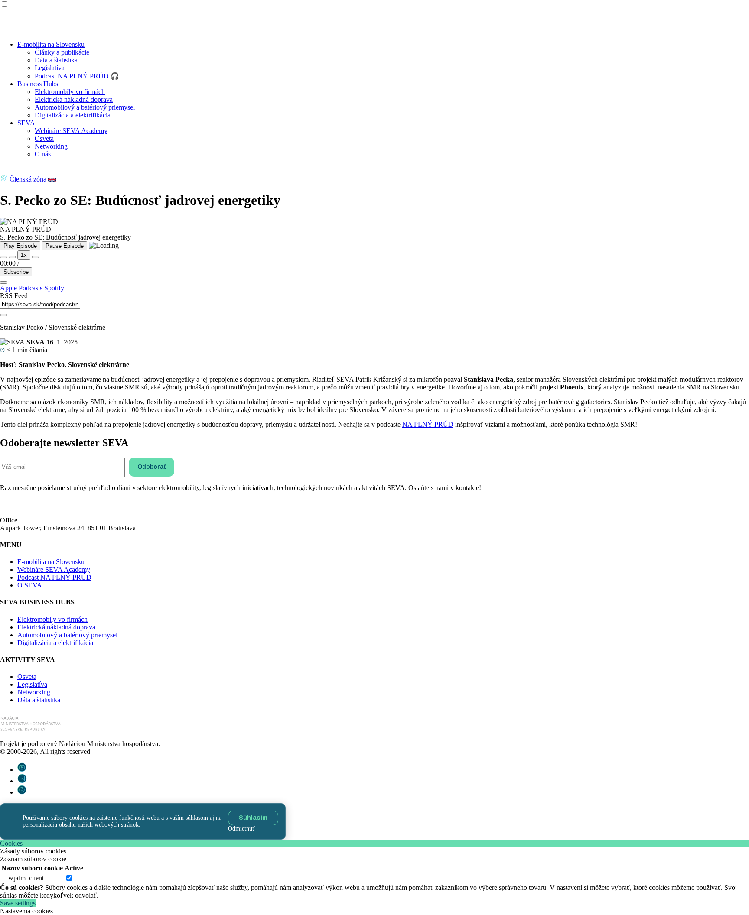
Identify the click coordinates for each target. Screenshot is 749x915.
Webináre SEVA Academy (71, 130)
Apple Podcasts (22, 288)
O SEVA (29, 585)
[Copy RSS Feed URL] (3, 315)
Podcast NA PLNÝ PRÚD (54, 577)
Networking (51, 146)
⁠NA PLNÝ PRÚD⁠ (427, 424)
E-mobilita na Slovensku (51, 44)
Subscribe (16, 272)
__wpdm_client (22, 878)
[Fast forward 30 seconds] (35, 257)
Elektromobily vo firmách (70, 91)
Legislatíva (50, 67)
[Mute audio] (3, 257)
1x (24, 255)
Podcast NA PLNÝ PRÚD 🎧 (77, 76)
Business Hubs (37, 84)
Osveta (44, 138)
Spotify (54, 288)
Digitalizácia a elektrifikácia (73, 115)
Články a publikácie (62, 52)
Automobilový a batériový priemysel (85, 107)
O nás (43, 154)
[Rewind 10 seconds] (12, 257)
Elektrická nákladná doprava (74, 99)
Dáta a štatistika (56, 60)
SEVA (26, 123)
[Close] (3, 282)
